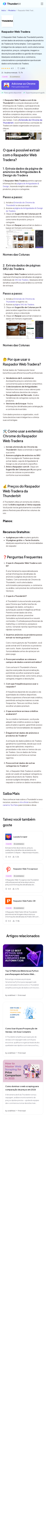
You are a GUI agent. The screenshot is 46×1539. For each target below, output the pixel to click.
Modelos (12, 10)
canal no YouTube (10, 805)
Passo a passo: (13, 197)
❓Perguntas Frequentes (22, 557)
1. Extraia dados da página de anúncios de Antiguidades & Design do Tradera (23, 172)
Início (3, 10)
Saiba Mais (11, 793)
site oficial (23, 802)
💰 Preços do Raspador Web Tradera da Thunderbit (22, 491)
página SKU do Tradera (24, 304)
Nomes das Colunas (16, 254)
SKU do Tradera (21, 280)
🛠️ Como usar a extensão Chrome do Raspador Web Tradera (23, 436)
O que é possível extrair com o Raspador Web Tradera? (22, 155)
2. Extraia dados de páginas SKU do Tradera (22, 266)
